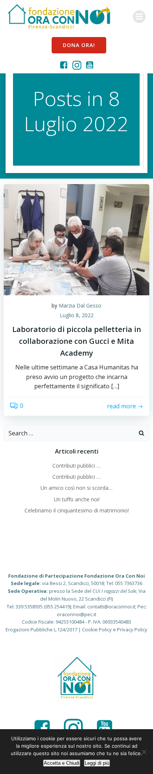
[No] (143, 751)
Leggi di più (97, 763)
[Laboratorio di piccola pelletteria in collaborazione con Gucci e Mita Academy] (76, 239)
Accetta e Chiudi (61, 763)
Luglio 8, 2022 (77, 315)
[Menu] (139, 16)
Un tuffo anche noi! (77, 499)
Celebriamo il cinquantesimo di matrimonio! (77, 510)
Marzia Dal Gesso (80, 305)
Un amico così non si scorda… (76, 487)
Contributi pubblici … (76, 465)
